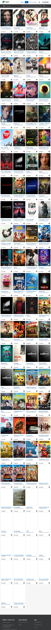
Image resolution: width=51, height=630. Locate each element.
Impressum (36, 627)
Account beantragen (33, 2)
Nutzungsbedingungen (37, 622)
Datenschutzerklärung (37, 624)
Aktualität (8, 6)
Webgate (20, 624)
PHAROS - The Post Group (23, 622)
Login (27, 2)
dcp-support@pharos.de (6, 626)
